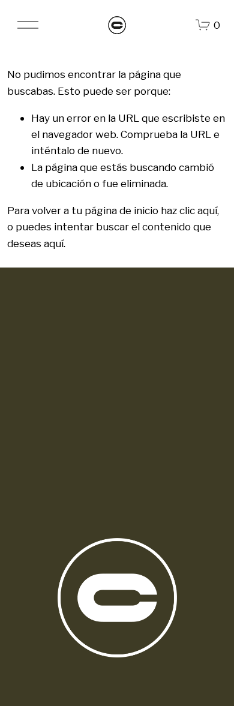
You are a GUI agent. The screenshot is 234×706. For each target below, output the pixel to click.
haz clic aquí (189, 210)
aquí (54, 243)
